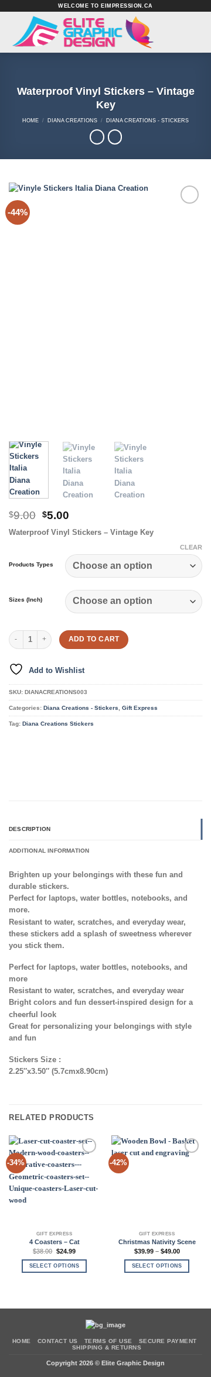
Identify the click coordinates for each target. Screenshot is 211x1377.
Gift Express (140, 708)
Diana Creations (72, 120)
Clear (191, 547)
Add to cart (94, 639)
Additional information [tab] (49, 850)
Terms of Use (108, 1341)
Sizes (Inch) (25, 600)
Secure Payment (168, 1341)
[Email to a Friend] (67, 745)
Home (30, 120)
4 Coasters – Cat (54, 1241)
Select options (54, 1266)
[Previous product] (115, 136)
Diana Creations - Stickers (147, 120)
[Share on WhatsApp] (17, 745)
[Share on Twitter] (50, 745)
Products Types (31, 565)
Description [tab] (29, 829)
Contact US (58, 1341)
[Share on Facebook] (34, 745)
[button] (184, 31)
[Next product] (97, 136)
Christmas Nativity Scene (157, 1241)
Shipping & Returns (107, 1347)
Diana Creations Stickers (58, 723)
